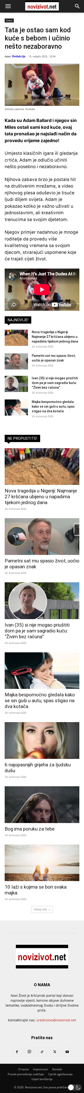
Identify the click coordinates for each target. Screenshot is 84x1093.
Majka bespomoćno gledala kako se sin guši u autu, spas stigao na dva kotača (53, 406)
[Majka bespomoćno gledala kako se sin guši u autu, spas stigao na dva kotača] (16, 407)
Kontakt (57, 1069)
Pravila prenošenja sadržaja (26, 1074)
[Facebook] (16, 1052)
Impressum (40, 1069)
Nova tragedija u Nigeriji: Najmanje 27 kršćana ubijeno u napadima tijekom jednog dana (55, 336)
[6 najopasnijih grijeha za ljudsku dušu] (42, 740)
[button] (7, 6)
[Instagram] (29, 1051)
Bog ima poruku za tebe (30, 829)
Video (9, 20)
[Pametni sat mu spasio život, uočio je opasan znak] (16, 361)
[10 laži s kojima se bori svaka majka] (42, 863)
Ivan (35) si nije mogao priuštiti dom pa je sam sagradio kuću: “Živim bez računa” (55, 382)
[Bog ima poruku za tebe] (42, 804)
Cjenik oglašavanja (60, 1074)
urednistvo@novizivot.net (56, 1020)
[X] (54, 1052)
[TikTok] (42, 1052)
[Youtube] (67, 1052)
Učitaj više (40, 909)
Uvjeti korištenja (42, 1079)
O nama (23, 1069)
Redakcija (18, 56)
